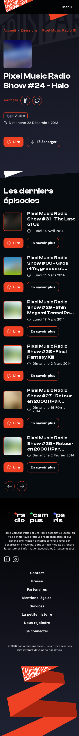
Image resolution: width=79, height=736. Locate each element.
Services (37, 606)
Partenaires (37, 589)
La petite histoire (37, 614)
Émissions (29, 30)
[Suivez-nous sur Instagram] (15, 559)
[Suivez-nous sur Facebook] (7, 559)
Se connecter (36, 631)
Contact (37, 573)
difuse (58, 649)
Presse (37, 581)
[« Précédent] (9, 486)
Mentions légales (37, 598)
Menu (67, 7)
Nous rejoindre (37, 623)
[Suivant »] (22, 486)
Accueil (10, 30)
